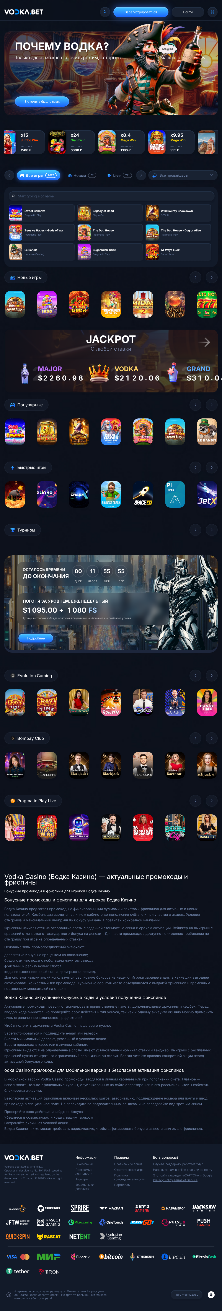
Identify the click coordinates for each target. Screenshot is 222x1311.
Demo (15, 320)
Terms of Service (186, 1180)
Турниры (81, 1179)
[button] (9, 175)
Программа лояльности (83, 1171)
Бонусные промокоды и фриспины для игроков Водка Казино (57, 891)
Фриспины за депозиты (85, 1187)
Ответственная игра (129, 1169)
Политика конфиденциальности (129, 1177)
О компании (84, 1164)
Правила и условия (128, 1164)
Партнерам (122, 1185)
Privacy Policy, (163, 1180)
